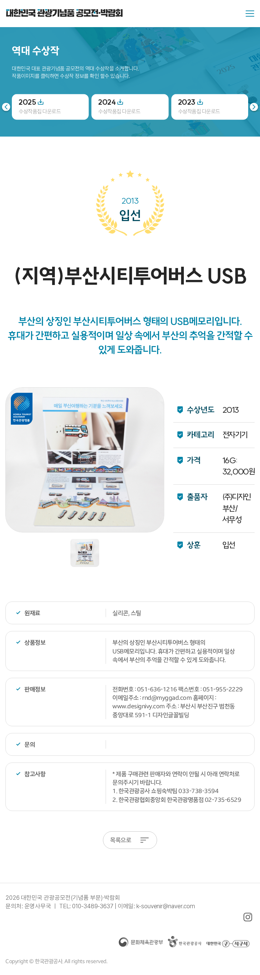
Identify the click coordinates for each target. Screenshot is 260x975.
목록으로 (120, 840)
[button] (254, 107)
